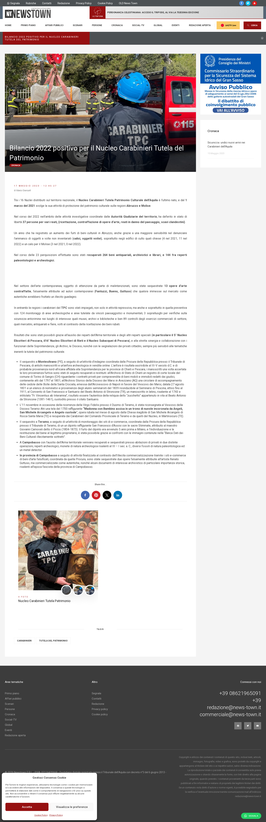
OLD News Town (128, 3)
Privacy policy (100, 709)
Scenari (78, 25)
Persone (97, 25)
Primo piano (28, 25)
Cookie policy (100, 714)
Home (8, 25)
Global (158, 25)
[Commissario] (230, 84)
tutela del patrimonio (53, 640)
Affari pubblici (54, 25)
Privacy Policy (56, 815)
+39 (256, 700)
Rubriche (31, 3)
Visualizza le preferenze (72, 807)
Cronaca (117, 25)
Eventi (176, 25)
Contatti (46, 3)
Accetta (27, 807)
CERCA (254, 25)
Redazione (64, 3)
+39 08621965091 (240, 693)
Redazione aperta (200, 25)
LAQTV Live (230, 25)
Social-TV (138, 25)
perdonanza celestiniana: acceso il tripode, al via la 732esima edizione (153, 12)
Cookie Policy (41, 815)
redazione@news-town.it (234, 707)
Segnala (15, 3)
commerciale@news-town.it (230, 714)
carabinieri (24, 640)
